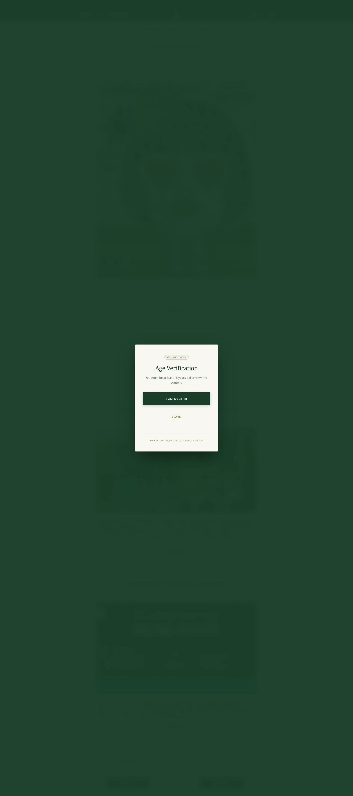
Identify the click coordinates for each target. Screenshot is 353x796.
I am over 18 (176, 398)
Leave (176, 417)
